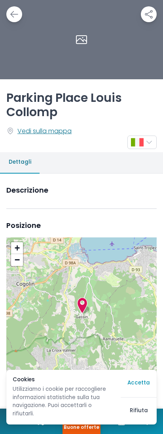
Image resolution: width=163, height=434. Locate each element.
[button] (82, 306)
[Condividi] (149, 14)
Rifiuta (139, 410)
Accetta (138, 383)
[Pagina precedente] (14, 14)
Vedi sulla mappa (44, 131)
